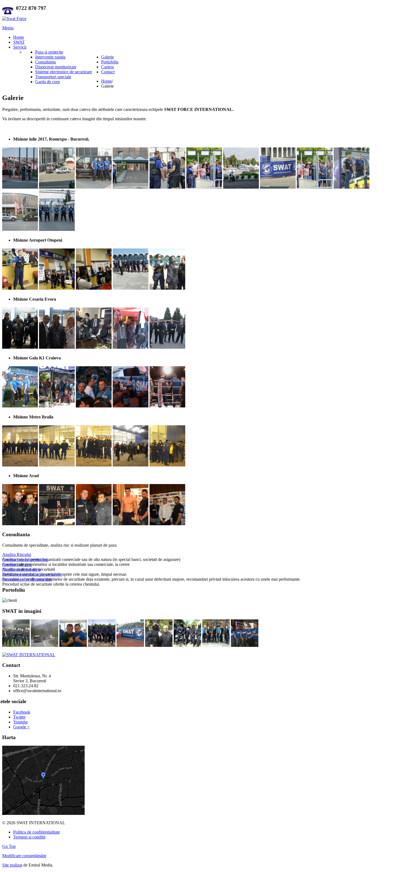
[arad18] (94, 523)
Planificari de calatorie (21, 569)
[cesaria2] (94, 347)
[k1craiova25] (57, 406)
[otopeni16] (130, 288)
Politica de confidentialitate (36, 832)
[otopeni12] (94, 288)
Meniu (7, 28)
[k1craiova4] (94, 406)
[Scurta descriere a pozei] (16, 645)
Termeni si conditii (29, 837)
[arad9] (167, 523)
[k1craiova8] (167, 406)
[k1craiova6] (130, 406)
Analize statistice (16, 564)
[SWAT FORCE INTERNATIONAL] (14, 18)
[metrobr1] (20, 465)
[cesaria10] (20, 347)
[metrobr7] (130, 465)
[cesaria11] (57, 347)
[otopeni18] (167, 288)
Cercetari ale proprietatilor (24, 559)
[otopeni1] (20, 288)
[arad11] (20, 523)
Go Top (9, 846)
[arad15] (57, 523)
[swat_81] (159, 645)
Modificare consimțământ (24, 855)
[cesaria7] (167, 347)
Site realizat (12, 865)
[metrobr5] (94, 465)
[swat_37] (73, 645)
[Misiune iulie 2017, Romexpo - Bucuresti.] (20, 187)
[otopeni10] (57, 288)
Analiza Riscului (16, 554)
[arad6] (130, 523)
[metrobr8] (167, 465)
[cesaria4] (130, 347)
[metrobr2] (57, 465)
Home (106, 81)
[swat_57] (130, 645)
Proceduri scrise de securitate (27, 579)
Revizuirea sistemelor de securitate (32, 574)
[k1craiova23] (20, 406)
